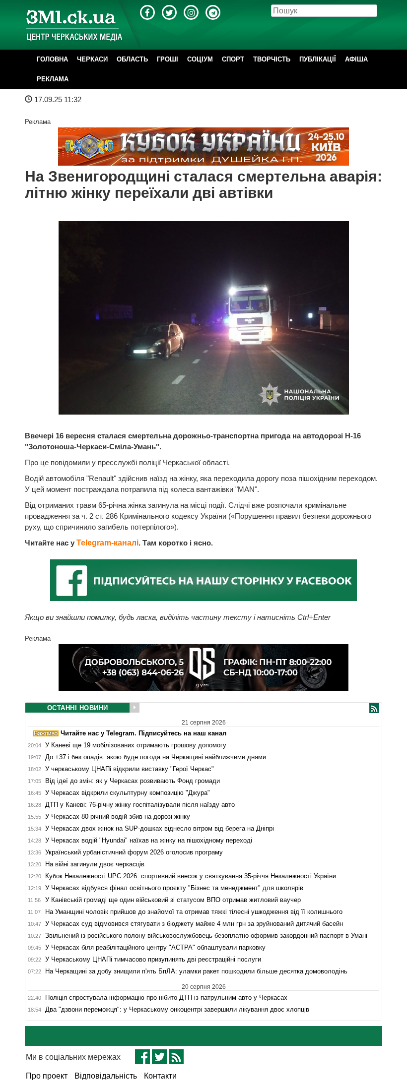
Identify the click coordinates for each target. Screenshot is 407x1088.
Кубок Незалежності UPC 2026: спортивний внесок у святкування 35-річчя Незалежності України (190, 876)
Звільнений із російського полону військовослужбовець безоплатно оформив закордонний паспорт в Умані (206, 935)
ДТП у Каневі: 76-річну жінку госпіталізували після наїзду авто (140, 804)
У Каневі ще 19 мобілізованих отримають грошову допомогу (135, 745)
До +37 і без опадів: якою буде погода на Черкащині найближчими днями (155, 757)
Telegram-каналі (107, 543)
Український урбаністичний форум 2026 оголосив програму (134, 852)
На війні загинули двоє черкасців (94, 864)
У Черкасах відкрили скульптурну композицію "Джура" (127, 792)
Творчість (271, 59)
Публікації (317, 59)
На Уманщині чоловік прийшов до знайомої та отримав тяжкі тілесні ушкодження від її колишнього (193, 911)
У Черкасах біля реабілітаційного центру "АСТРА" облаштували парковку (155, 947)
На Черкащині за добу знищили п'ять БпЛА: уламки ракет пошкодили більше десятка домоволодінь (196, 971)
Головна (52, 59)
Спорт (233, 59)
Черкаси (92, 59)
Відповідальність (105, 1076)
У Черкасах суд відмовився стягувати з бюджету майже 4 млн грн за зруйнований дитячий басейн (194, 923)
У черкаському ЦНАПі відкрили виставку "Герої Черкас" (129, 769)
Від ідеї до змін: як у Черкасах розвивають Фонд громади (132, 781)
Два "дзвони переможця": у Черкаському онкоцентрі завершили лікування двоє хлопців (177, 1009)
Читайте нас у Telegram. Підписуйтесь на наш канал (142, 733)
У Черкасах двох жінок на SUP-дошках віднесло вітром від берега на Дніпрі (159, 828)
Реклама (52, 79)
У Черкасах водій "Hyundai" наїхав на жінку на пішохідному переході (148, 840)
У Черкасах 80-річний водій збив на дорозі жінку (117, 816)
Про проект (47, 1076)
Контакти (160, 1076)
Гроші (167, 59)
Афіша (356, 59)
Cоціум (200, 59)
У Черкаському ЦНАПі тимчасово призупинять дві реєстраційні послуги (153, 959)
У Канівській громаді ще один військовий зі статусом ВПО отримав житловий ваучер (173, 900)
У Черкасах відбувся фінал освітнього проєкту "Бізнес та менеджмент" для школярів (174, 888)
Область (132, 59)
